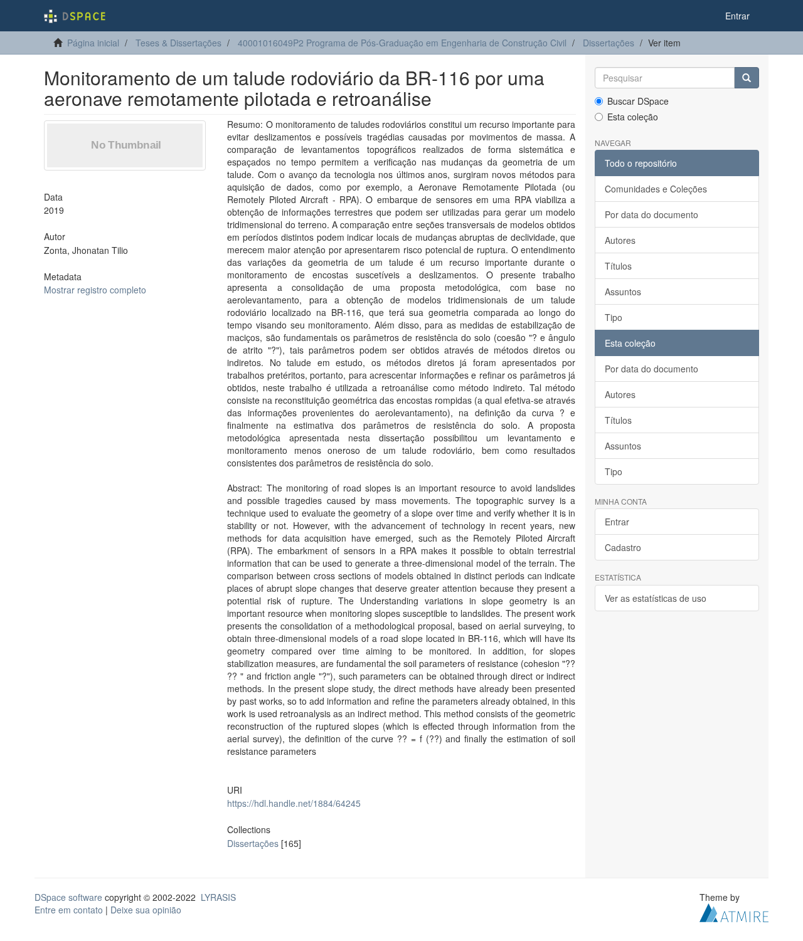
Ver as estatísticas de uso (655, 598)
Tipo (613, 317)
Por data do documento (651, 214)
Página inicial (93, 42)
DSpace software (68, 897)
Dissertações (608, 42)
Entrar (617, 521)
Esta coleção (632, 116)
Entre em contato (69, 909)
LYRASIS (218, 897)
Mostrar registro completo (95, 289)
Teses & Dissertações (178, 42)
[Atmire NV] (733, 911)
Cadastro (623, 547)
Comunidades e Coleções (656, 188)
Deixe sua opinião (145, 909)
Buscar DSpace (638, 101)
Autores (620, 240)
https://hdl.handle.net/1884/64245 (294, 803)
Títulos (618, 266)
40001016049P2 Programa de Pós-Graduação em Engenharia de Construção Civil (402, 42)
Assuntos (623, 291)
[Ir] (746, 77)
